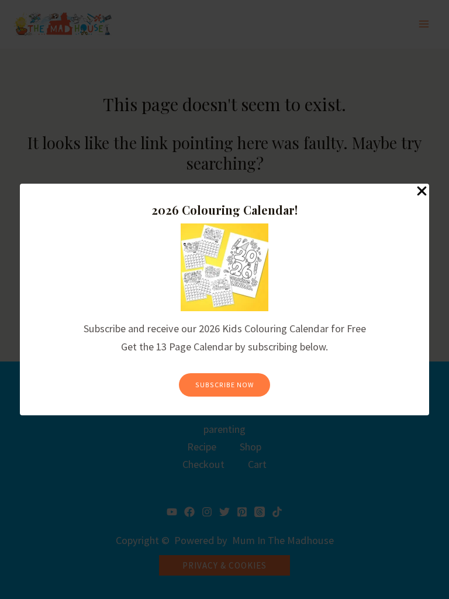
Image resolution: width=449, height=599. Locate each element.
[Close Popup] (422, 191)
